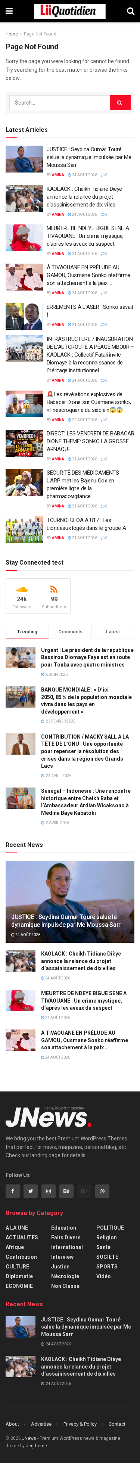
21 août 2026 (84, 459)
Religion (106, 1237)
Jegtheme (36, 1445)
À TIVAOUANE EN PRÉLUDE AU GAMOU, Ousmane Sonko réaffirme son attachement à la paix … (88, 275)
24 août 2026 (84, 175)
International (67, 1247)
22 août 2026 (84, 420)
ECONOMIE (19, 1286)
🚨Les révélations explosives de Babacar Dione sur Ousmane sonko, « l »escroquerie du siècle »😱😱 (89, 402)
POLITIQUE (110, 1228)
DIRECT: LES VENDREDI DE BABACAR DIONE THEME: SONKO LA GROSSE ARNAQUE (90, 441)
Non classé (65, 1286)
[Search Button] (120, 102)
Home (12, 34)
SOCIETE (107, 1257)
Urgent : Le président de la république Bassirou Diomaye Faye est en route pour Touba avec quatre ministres (87, 657)
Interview (62, 1257)
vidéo (103, 1276)
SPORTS (107, 1267)
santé (103, 1247)
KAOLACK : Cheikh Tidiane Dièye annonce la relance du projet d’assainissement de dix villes (84, 197)
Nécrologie (65, 1276)
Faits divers (66, 1237)
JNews (29, 1438)
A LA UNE (17, 1228)
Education (63, 1228)
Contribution (21, 1257)
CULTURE (17, 1267)
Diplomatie (19, 1276)
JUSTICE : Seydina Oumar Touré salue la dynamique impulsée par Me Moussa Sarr (89, 157)
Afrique (15, 1247)
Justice (60, 1267)
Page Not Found (40, 34)
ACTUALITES (22, 1237)
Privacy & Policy (80, 1424)
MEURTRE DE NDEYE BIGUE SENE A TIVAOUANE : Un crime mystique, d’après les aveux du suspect (88, 236)
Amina (58, 175)
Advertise (41, 1424)
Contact (117, 1424)
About (12, 1424)
